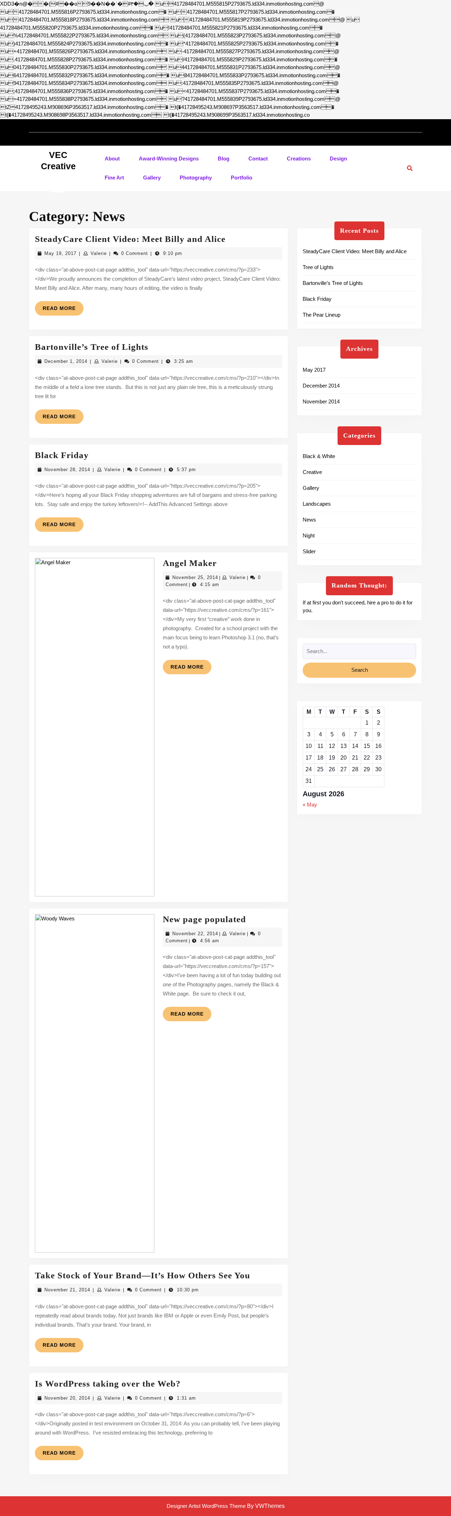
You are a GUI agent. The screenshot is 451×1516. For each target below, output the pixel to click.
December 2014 (321, 386)
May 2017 (314, 370)
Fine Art (114, 178)
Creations (299, 159)
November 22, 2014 (195, 933)
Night (309, 535)
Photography (196, 178)
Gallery (152, 178)
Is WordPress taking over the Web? (108, 1383)
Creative (312, 472)
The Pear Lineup (321, 315)
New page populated (204, 919)
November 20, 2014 (67, 1398)
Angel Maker (190, 563)
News (309, 520)
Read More (63, 310)
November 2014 (321, 401)
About (112, 159)
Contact (258, 159)
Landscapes (317, 504)
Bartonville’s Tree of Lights (91, 347)
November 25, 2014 (195, 577)
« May (310, 805)
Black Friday (62, 455)
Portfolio (241, 178)
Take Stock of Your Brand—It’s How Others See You (142, 1275)
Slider (309, 551)
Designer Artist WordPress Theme (206, 1506)
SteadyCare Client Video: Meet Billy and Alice (130, 239)
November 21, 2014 (67, 1289)
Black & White (319, 456)
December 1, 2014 (65, 361)
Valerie (99, 253)
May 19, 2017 (60, 253)
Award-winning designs (169, 159)
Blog (223, 159)
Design (338, 159)
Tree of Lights (318, 267)
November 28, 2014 (67, 469)
